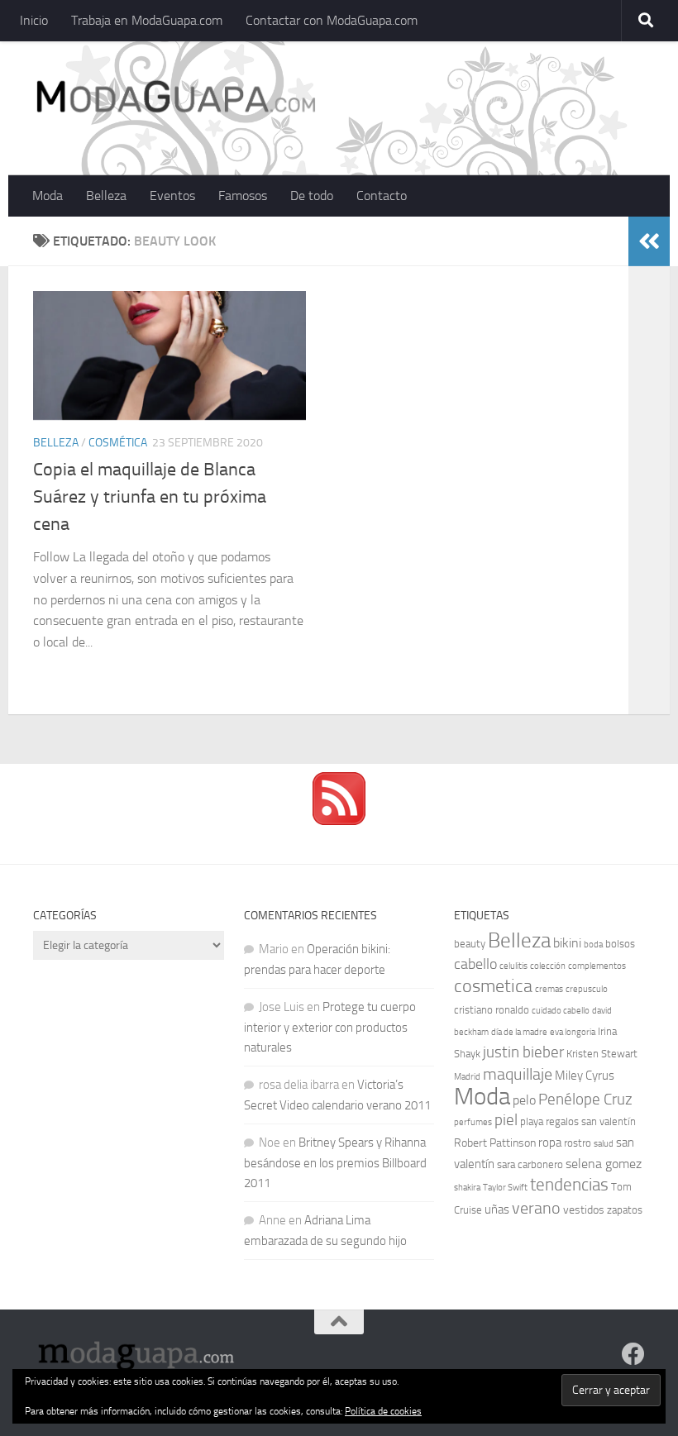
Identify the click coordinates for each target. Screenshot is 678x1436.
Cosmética (117, 443)
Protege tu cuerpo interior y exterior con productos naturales (330, 1027)
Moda (47, 195)
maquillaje (517, 1074)
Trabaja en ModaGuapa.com (146, 20)
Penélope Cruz (585, 1099)
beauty (469, 943)
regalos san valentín (591, 1121)
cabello (475, 964)
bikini (567, 943)
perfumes (473, 1122)
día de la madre (519, 1032)
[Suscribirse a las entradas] (339, 820)
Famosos (242, 195)
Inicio (34, 20)
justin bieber (523, 1051)
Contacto (381, 195)
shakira (467, 1187)
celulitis (513, 966)
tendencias (569, 1184)
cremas (549, 989)
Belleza (106, 195)
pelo (524, 1100)
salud (604, 1143)
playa (531, 1121)
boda (593, 944)
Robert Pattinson (495, 1143)
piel (506, 1120)
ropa (549, 1142)
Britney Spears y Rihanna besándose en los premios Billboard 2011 (335, 1162)
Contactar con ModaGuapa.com (332, 20)
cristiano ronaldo (491, 1010)
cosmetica (493, 986)
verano (536, 1208)
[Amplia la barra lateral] (649, 241)
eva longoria (572, 1032)
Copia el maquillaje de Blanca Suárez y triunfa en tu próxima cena (149, 497)
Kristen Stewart (601, 1053)
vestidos (583, 1210)
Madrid (467, 1076)
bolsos (620, 943)
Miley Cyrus (584, 1075)
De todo (311, 195)
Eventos (172, 195)
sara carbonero (530, 1164)
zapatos (624, 1210)
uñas (497, 1209)
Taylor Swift (505, 1187)
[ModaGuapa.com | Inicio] (175, 99)
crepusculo (587, 989)
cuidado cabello (561, 1010)
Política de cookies (383, 1411)
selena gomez (604, 1163)
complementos (597, 966)
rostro (577, 1143)
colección (548, 966)
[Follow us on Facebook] (633, 1354)
